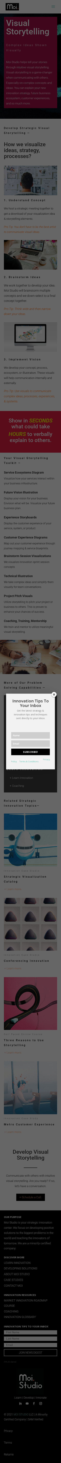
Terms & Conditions (28, 761)
